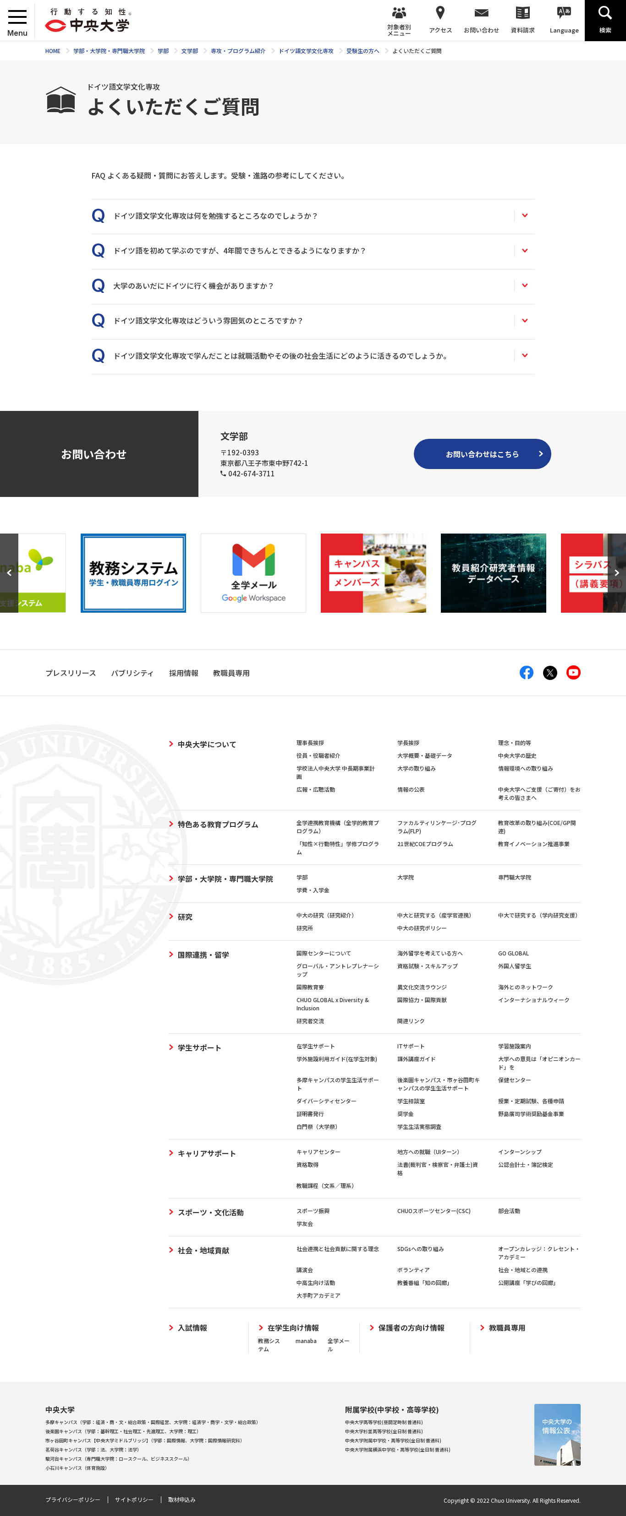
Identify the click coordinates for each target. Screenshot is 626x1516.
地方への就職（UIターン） (429, 1151)
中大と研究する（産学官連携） (435, 915)
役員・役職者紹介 (318, 755)
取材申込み (182, 1499)
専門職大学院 (514, 877)
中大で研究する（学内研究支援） (539, 915)
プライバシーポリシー (72, 1499)
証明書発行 (310, 1113)
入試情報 (192, 1328)
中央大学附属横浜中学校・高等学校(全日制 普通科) (397, 1449)
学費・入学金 (313, 890)
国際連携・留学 (203, 954)
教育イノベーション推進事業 (534, 843)
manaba (306, 1340)
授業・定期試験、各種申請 (531, 1101)
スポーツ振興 (313, 1210)
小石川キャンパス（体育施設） (77, 1467)
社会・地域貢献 (203, 1250)
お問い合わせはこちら (482, 453)
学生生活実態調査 (419, 1126)
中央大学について (207, 744)
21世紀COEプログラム (425, 843)
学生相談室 (411, 1101)
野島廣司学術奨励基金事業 (531, 1113)
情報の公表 (411, 789)
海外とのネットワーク (525, 987)
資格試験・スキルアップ (427, 966)
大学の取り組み (416, 768)
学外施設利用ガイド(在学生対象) (337, 1059)
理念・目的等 (514, 742)
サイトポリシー (134, 1499)
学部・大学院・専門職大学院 (225, 878)
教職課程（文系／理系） (327, 1185)
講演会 (305, 1269)
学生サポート (200, 1047)
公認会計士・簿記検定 (525, 1164)
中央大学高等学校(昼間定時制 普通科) (384, 1422)
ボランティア (413, 1269)
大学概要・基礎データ (424, 755)
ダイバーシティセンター (327, 1101)
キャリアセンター (318, 1151)
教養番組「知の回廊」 (424, 1282)
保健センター (514, 1080)
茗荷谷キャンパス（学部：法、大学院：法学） (93, 1449)
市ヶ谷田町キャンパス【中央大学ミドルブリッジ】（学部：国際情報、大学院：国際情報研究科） (145, 1440)
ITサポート (411, 1046)
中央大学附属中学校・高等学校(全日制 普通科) (393, 1440)
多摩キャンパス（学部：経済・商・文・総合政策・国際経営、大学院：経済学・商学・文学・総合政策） (153, 1422)
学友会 (305, 1223)
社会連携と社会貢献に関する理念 (338, 1248)
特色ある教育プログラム (218, 824)
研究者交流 (310, 1021)
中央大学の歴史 (517, 755)
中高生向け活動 (316, 1282)
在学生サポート (316, 1046)
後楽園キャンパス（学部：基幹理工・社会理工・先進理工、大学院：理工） (123, 1431)
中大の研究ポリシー (422, 928)
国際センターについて (324, 953)
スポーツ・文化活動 (211, 1212)
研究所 (305, 928)
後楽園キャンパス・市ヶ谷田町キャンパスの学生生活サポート (438, 1084)
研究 (185, 916)
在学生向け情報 (293, 1328)
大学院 (405, 877)
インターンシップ (520, 1151)
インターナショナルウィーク (534, 999)
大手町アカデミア (318, 1295)
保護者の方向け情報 (412, 1328)
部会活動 (509, 1210)
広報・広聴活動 (316, 789)
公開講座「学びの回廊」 (528, 1282)
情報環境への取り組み (525, 768)
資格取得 (307, 1164)
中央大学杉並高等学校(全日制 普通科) (384, 1431)
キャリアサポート (207, 1153)
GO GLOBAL (513, 953)
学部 (302, 877)
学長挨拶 (408, 742)
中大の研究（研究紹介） (327, 915)
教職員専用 (507, 1328)
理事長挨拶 (310, 742)
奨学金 (405, 1113)
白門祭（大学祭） (318, 1126)
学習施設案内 (514, 1046)
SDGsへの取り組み (420, 1248)
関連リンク (411, 1021)
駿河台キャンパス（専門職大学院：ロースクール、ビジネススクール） (118, 1458)
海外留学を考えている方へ (430, 953)
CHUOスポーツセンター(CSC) (434, 1210)
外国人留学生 (514, 966)
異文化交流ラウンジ (422, 987)
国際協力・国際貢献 (422, 999)
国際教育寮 (310, 987)
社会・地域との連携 (523, 1269)
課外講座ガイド (416, 1059)
